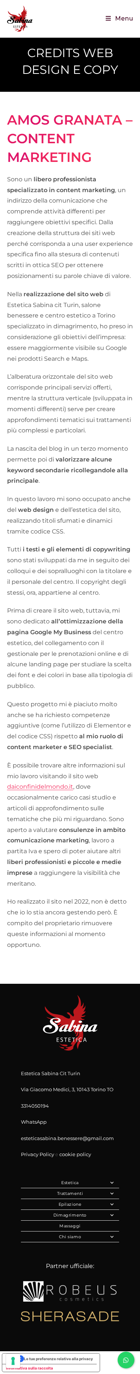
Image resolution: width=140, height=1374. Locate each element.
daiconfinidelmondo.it (40, 786)
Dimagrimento (70, 1215)
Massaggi (70, 1226)
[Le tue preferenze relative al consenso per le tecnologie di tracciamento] (13, 1361)
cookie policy (75, 1154)
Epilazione (70, 1204)
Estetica (70, 1182)
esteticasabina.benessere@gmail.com (67, 1138)
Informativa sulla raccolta (29, 1368)
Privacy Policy (37, 1154)
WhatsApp (34, 1122)
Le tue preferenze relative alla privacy (58, 1358)
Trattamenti (70, 1193)
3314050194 (35, 1106)
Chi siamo (70, 1236)
